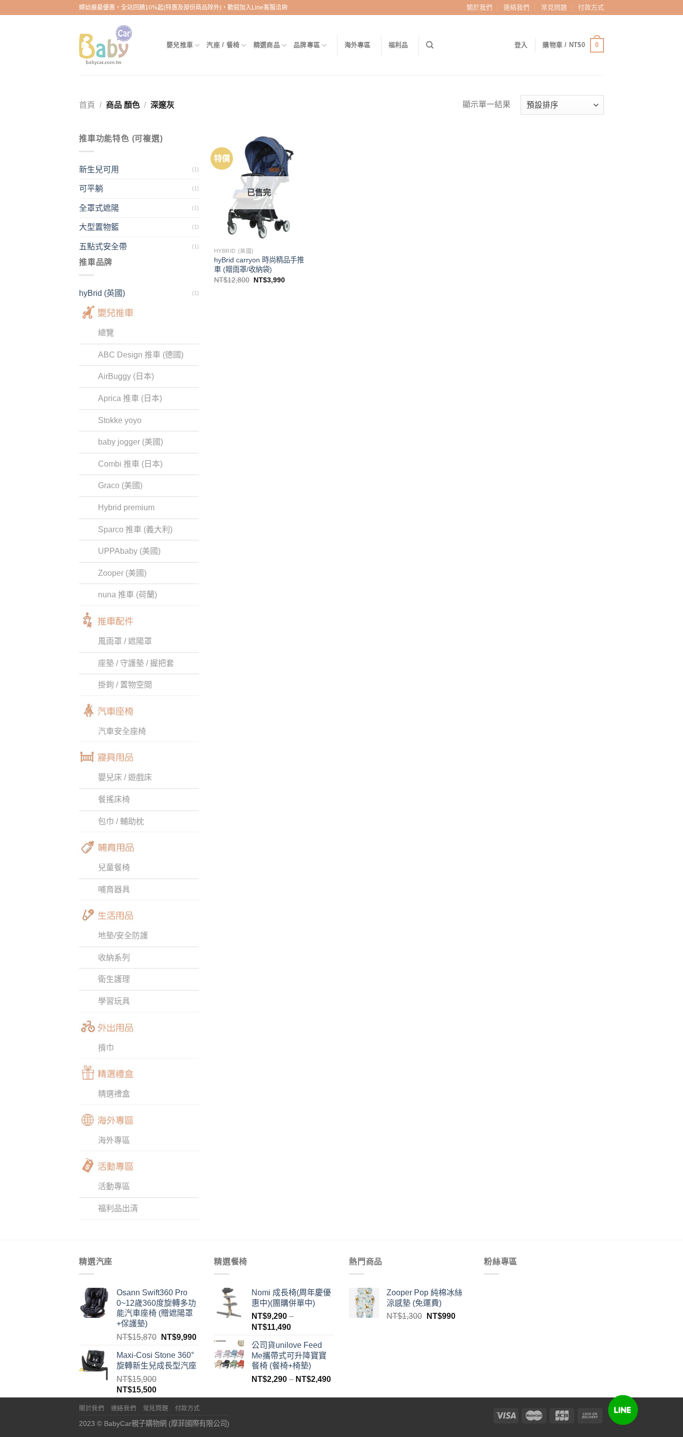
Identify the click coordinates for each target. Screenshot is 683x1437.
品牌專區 (307, 45)
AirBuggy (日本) (126, 376)
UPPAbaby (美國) (129, 551)
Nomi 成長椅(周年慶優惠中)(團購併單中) (291, 1297)
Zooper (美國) (122, 573)
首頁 (87, 105)
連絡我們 (517, 7)
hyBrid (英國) (102, 293)
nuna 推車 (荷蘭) (127, 594)
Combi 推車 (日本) (130, 464)
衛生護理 (114, 979)
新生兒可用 (99, 169)
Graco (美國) (120, 485)
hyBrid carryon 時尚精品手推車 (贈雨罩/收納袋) (259, 264)
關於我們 (479, 7)
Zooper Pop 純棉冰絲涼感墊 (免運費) (424, 1297)
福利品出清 (118, 1208)
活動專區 (114, 1186)
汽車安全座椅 (122, 731)
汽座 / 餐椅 (223, 45)
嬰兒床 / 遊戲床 (125, 777)
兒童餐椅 (114, 867)
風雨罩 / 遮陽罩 (125, 641)
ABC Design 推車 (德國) (141, 354)
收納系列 (114, 957)
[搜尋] (430, 45)
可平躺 (91, 188)
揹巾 (106, 1047)
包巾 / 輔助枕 (121, 821)
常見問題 (554, 7)
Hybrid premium (126, 507)
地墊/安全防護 (123, 935)
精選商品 (267, 45)
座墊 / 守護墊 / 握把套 (136, 663)
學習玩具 (114, 1001)
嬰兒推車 (179, 45)
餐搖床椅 (114, 799)
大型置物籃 (99, 227)
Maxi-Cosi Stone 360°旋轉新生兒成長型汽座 (156, 1360)
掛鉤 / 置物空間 (125, 684)
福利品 (398, 45)
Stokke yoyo (120, 420)
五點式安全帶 (103, 246)
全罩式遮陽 (99, 208)
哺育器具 (114, 889)
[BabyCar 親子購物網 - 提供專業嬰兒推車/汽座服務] (115, 45)
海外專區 (357, 45)
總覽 (106, 332)
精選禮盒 (114, 1094)
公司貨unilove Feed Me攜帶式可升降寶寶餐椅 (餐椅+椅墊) (289, 1355)
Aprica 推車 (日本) (130, 398)
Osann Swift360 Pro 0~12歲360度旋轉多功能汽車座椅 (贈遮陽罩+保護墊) (156, 1308)
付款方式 (591, 7)
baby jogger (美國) (130, 442)
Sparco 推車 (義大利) (135, 529)
